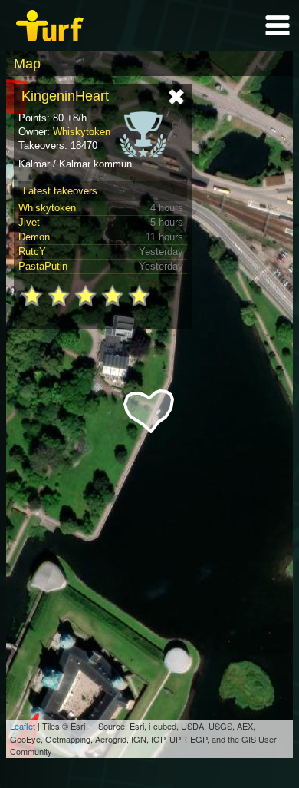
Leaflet (22, 726)
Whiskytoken (81, 131)
